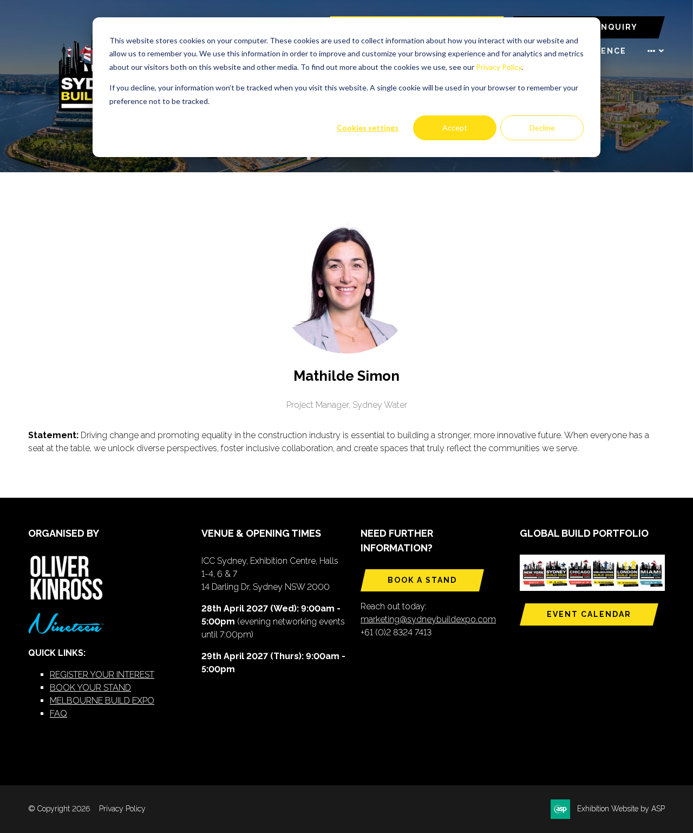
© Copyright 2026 (59, 808)
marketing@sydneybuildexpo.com (428, 619)
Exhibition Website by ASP (621, 808)
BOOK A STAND (422, 580)
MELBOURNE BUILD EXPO (102, 700)
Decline (542, 127)
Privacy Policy (498, 66)
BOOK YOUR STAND (90, 687)
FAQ (58, 713)
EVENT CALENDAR (589, 614)
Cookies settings (367, 127)
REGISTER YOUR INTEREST (102, 674)
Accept (454, 127)
